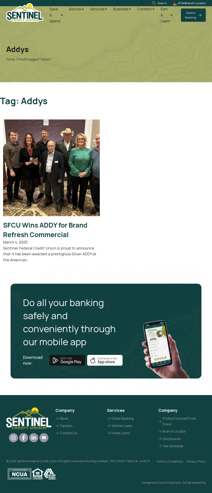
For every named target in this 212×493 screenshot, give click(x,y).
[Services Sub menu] (106, 9)
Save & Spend (54, 15)
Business (120, 9)
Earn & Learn (165, 15)
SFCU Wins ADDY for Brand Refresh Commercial (45, 229)
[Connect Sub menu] (153, 9)
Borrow (75, 9)
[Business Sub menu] (130, 9)
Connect (144, 9)
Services (97, 9)
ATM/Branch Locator (192, 3)
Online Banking (190, 15)
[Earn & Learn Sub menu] (171, 15)
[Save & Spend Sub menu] (62, 15)
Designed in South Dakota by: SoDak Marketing (174, 483)
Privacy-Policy (196, 461)
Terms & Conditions (169, 461)
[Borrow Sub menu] (83, 9)
